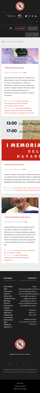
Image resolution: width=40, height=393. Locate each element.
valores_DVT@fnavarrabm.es (28, 303)
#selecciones (29, 113)
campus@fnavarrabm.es (28, 301)
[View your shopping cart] (20, 16)
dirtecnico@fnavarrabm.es (27, 291)
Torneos (21, 106)
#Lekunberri (28, 110)
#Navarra (22, 113)
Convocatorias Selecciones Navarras (16, 103)
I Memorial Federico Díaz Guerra (17, 217)
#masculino (7, 113)
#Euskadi (26, 190)
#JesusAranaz (19, 110)
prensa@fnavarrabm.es (28, 296)
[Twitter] (26, 16)
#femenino (7, 110)
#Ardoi (17, 255)
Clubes (24, 188)
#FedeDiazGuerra (9, 257)
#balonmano (19, 108)
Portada (12, 252)
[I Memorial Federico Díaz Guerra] (20, 205)
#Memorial (15, 113)
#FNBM (13, 110)
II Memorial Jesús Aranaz (14, 68)
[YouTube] (35, 16)
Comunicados (31, 188)
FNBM (24, 72)
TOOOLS (20, 374)
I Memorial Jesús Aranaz (14, 164)
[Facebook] (29, 16)
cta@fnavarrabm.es (29, 298)
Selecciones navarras (11, 106)
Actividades (17, 101)
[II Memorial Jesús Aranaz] (20, 56)
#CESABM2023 (27, 108)
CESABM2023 (25, 101)
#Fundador (18, 257)
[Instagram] (32, 16)
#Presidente (8, 260)
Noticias (6, 252)
